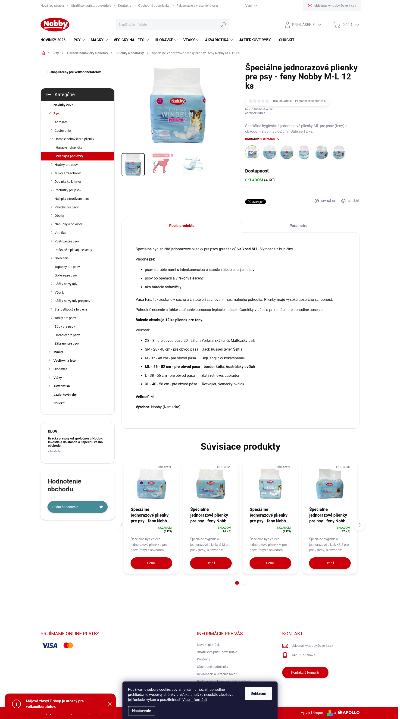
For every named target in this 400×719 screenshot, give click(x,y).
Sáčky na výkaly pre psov (72, 301)
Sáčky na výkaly (66, 284)
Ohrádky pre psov (67, 335)
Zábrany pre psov (67, 343)
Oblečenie (62, 258)
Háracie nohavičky (69, 147)
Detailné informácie (260, 139)
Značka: (255, 112)
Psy (56, 113)
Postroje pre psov (67, 241)
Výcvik (59, 292)
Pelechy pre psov (67, 207)
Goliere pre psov (66, 275)
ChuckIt (59, 403)
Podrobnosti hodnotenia (310, 101)
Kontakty (124, 5)
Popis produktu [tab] (181, 225)
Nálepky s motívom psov (72, 199)
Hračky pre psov (66, 164)
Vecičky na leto (64, 360)
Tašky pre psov (65, 318)
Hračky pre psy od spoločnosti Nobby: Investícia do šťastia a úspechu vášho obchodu (75, 441)
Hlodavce (60, 369)
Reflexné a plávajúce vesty (73, 250)
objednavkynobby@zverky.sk (312, 645)
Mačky (58, 352)
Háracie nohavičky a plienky (74, 139)
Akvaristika (61, 386)
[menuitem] (55, 40)
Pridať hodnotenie (65, 507)
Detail (151, 563)
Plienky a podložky (69, 156)
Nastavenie (141, 711)
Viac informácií (194, 699)
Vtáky (57, 378)
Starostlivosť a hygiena (71, 309)
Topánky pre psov (67, 267)
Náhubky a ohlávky (68, 224)
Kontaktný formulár (305, 672)
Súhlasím (258, 693)
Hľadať (223, 24)
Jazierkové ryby (65, 394)
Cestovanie (63, 130)
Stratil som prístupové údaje (91, 5)
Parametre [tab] (298, 225)
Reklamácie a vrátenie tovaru (197, 5)
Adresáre (61, 122)
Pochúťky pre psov (68, 190)
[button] (237, 582)
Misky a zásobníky (68, 173)
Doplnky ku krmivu (68, 181)
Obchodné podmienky (153, 5)
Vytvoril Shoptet (312, 713)
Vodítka (60, 233)
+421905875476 (303, 655)
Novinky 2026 (63, 105)
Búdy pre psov (65, 326)
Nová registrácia (52, 5)
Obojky (60, 215)
